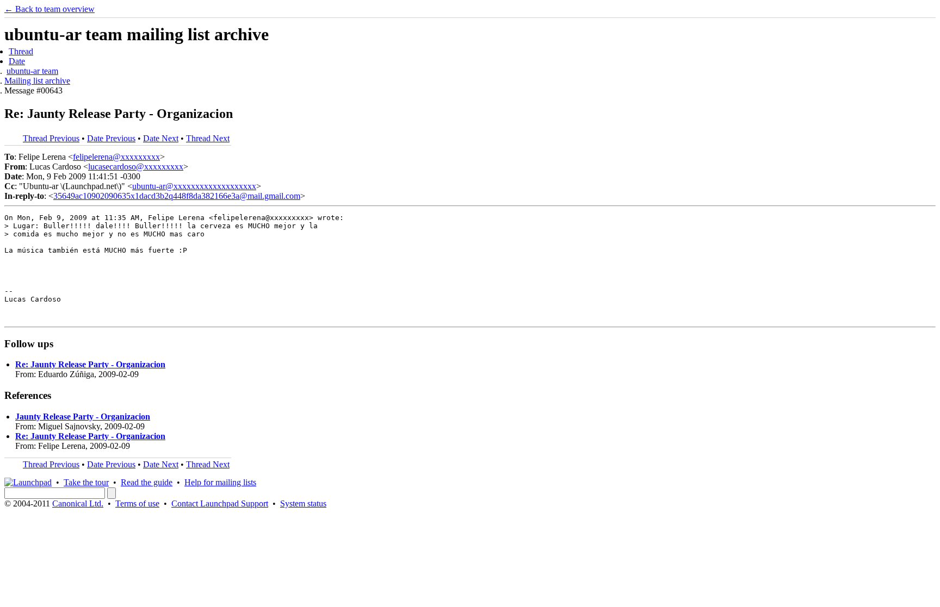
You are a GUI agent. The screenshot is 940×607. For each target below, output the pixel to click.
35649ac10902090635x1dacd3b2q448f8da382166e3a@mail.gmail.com (176, 196)
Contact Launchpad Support (219, 503)
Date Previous (111, 138)
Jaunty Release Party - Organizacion (82, 416)
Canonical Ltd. (77, 503)
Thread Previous (51, 138)
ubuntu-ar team (32, 71)
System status (303, 503)
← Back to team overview (49, 9)
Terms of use (137, 503)
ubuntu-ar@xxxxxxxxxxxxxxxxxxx (194, 186)
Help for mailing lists (220, 482)
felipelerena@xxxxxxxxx (116, 156)
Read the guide (146, 482)
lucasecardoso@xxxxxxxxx (135, 166)
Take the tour (86, 482)
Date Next (160, 138)
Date (17, 61)
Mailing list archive (37, 80)
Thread (21, 51)
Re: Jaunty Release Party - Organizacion (90, 364)
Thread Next (208, 138)
